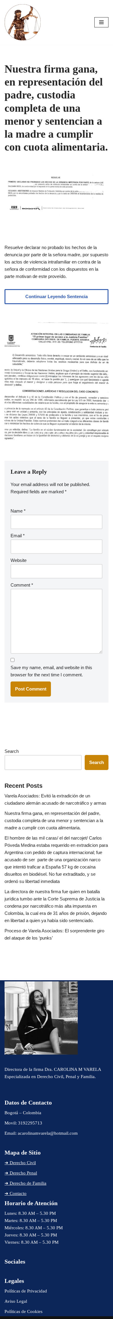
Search (12, 751)
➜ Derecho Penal (21, 1173)
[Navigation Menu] (101, 22)
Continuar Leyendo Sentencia (56, 296)
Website (19, 560)
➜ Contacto (16, 1193)
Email (18, 535)
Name (18, 510)
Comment (22, 585)
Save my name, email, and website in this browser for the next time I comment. (51, 671)
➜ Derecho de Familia (25, 1183)
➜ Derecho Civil (20, 1162)
